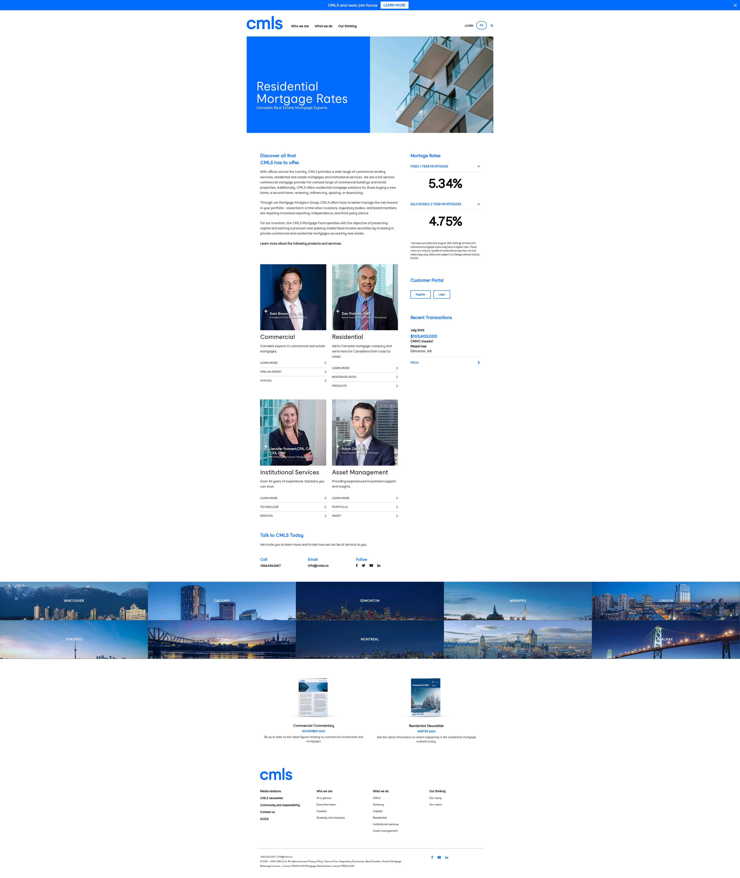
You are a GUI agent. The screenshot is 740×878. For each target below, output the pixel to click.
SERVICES (266, 515)
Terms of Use (331, 861)
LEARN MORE (269, 362)
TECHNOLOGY (269, 506)
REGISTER (421, 294)
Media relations (270, 791)
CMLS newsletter (271, 798)
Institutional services (386, 824)
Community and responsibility (280, 805)
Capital (377, 811)
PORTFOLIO (340, 506)
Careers (322, 811)
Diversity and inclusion (331, 817)
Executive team (326, 804)
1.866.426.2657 (270, 565)
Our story (435, 797)
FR (481, 25)
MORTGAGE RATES (344, 376)
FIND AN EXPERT (271, 371)
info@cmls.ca (318, 565)
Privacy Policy (315, 861)
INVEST (336, 515)
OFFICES (266, 380)
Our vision (435, 804)
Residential (380, 817)
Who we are (300, 26)
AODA (264, 819)
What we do (323, 26)
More (414, 362)
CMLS (376, 797)
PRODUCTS (339, 385)
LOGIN (469, 25)
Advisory (378, 804)
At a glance (324, 797)
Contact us (267, 812)
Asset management (385, 830)
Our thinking (347, 26)
